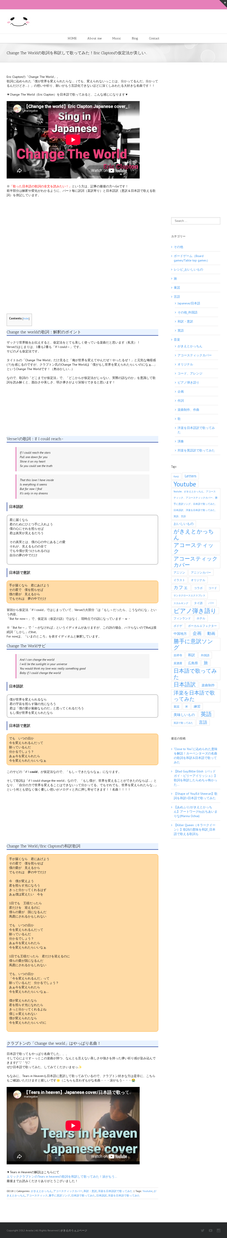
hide (26, 318)
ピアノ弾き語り (188, 382)
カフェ (181, 587)
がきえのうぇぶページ (74, 1230)
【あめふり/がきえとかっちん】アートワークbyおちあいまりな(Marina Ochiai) (195, 811)
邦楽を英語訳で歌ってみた (196, 450)
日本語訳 (101, 1195)
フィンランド (182, 618)
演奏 (181, 441)
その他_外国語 (188, 312)
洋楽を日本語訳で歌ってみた (115, 1191)
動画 (211, 633)
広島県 (193, 663)
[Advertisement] (82, 253)
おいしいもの (184, 524)
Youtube (148, 1191)
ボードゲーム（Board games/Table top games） (192, 258)
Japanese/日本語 (189, 303)
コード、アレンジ (190, 373)
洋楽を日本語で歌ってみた (124, 1195)
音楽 (177, 340)
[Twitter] (202, 1230)
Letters (190, 475)
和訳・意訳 (90, 1191)
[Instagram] (218, 1230)
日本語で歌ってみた (83, 1195)
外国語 (205, 655)
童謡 (177, 288)
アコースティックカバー (67, 1191)
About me (94, 38)
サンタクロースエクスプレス (189, 595)
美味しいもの (184, 714)
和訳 (191, 655)
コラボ (198, 588)
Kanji (176, 476)
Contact (154, 38)
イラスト (179, 580)
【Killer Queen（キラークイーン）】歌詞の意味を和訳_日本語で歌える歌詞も (194, 829)
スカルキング (181, 603)
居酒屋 (178, 663)
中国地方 (180, 633)
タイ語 (198, 603)
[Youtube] (210, 1230)
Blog (135, 38)
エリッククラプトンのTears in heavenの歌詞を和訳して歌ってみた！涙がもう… (62, 1176)
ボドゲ (178, 626)
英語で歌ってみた (183, 722)
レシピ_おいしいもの (188, 269)
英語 (181, 330)
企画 (181, 391)
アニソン (179, 572)
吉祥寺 (178, 655)
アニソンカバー (201, 572)
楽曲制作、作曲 (188, 410)
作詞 (181, 401)
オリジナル (185, 364)
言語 (177, 297)
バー (211, 603)
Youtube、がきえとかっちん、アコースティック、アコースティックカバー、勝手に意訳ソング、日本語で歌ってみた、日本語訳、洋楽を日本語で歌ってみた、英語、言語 (195, 504)
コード (212, 588)
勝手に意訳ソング (59, 1195)
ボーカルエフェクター (202, 626)
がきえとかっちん (41, 1191)
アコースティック (37, 1195)
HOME (72, 38)
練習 (197, 706)
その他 (178, 247)
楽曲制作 (208, 685)
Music (116, 38)
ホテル (201, 618)
